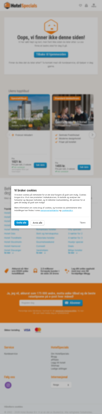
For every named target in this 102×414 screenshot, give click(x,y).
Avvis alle (37, 222)
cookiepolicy (67, 210)
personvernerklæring (50, 210)
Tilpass (83, 222)
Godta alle (21, 222)
